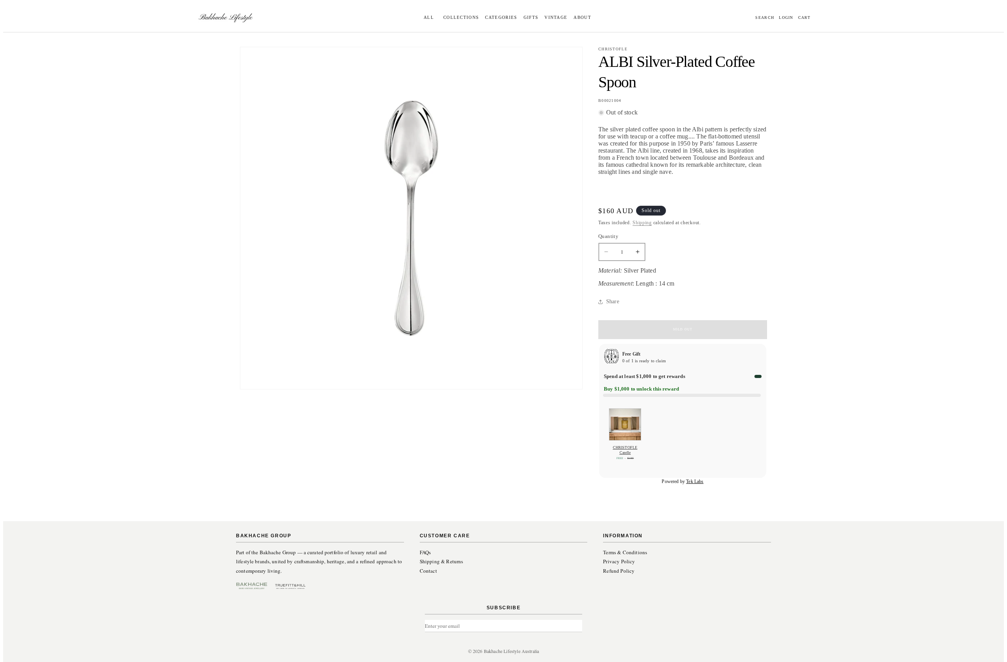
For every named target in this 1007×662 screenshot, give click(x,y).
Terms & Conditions (625, 552)
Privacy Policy (619, 561)
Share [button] (612, 301)
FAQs (425, 552)
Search (764, 18)
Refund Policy (618, 570)
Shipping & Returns (441, 561)
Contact (428, 570)
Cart (804, 18)
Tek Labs (694, 481)
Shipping (642, 222)
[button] (460, 17)
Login (786, 18)
